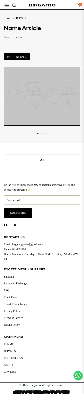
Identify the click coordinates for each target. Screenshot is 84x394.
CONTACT (10, 371)
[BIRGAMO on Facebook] (6, 224)
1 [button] (37, 133)
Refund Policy (12, 324)
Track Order (11, 297)
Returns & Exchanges (16, 283)
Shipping (9, 276)
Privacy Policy (12, 311)
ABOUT (8, 365)
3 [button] (45, 133)
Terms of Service (13, 317)
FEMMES (9, 344)
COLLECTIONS (13, 358)
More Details (17, 56)
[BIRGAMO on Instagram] (15, 224)
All (42, 160)
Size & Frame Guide (15, 304)
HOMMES (10, 351)
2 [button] (41, 133)
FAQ (6, 290)
